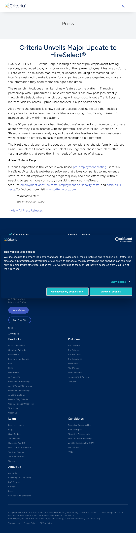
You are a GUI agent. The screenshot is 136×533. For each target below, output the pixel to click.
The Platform (74, 345)
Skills (10, 368)
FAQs (70, 452)
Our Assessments (16, 345)
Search (123, 6)
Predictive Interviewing (19, 381)
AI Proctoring (14, 377)
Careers (12, 487)
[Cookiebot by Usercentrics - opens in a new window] (117, 239)
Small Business (75, 372)
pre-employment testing (89, 167)
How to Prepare (75, 429)
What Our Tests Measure (19, 447)
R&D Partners (14, 482)
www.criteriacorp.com (61, 189)
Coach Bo (12, 413)
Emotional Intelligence (18, 359)
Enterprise (73, 363)
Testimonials (14, 438)
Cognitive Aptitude (17, 350)
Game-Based (14, 372)
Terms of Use (14, 523)
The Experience (75, 359)
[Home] (15, 5)
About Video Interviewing (80, 438)
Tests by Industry (16, 452)
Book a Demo (18, 310)
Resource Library (16, 425)
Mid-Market (73, 368)
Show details (118, 281)
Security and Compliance (19, 495)
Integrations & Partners (78, 377)
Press (68, 23)
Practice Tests (74, 447)
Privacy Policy (30, 523)
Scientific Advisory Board (19, 478)
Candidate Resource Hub (79, 425)
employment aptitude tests (39, 185)
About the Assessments (79, 434)
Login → (12, 328)
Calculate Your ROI (16, 443)
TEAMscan (13, 408)
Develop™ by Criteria (18, 399)
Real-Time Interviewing (19, 390)
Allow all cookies (111, 291)
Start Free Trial (20, 320)
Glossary (12, 461)
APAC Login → (15, 334)
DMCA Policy (46, 523)
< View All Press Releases (25, 210)
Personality (13, 354)
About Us (12, 473)
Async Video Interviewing (20, 386)
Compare (72, 381)
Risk (10, 363)
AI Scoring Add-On (17, 395)
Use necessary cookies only (67, 291)
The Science (73, 350)
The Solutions (74, 354)
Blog (10, 429)
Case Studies (14, 434)
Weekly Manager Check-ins (21, 404)
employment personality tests (79, 185)
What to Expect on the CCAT (81, 443)
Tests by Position (16, 456)
